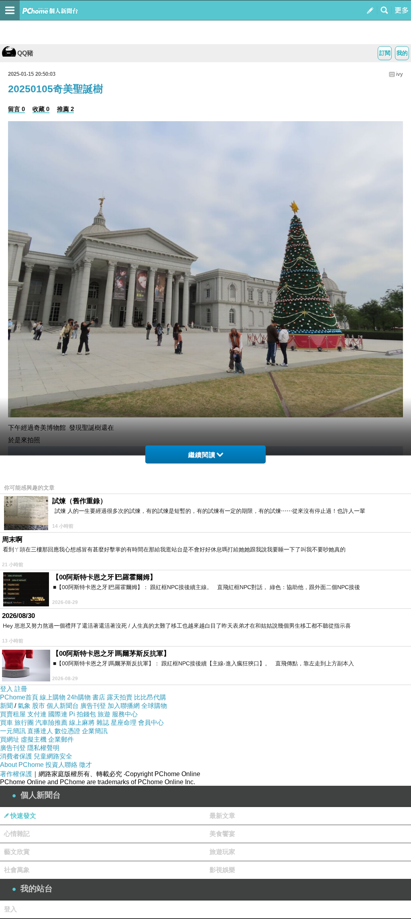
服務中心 (125, 714)
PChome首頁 (19, 697)
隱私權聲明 (43, 747)
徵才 (85, 764)
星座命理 (123, 722)
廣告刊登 (93, 705)
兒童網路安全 (53, 756)
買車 (6, 722)
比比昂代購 (150, 697)
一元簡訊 (13, 731)
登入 (6, 688)
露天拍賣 (119, 697)
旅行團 (24, 722)
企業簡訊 (95, 731)
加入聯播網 (124, 705)
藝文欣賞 (17, 851)
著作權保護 (16, 774)
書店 (98, 697)
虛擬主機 (34, 739)
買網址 (9, 739)
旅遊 (104, 714)
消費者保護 (16, 756)
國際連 (57, 714)
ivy (399, 74)
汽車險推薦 (51, 722)
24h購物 (79, 697)
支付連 (37, 714)
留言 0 (16, 109)
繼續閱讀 (202, 454)
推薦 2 (65, 109)
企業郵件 (61, 739)
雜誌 (102, 722)
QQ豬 (25, 53)
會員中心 (151, 722)
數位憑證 (67, 731)
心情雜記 (17, 833)
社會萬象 (17, 869)
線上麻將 (82, 722)
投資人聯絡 (61, 764)
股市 (38, 705)
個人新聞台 (63, 705)
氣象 (24, 705)
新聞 (6, 705)
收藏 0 (41, 109)
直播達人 (40, 731)
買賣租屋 (13, 714)
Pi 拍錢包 (82, 714)
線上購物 (52, 697)
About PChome (22, 764)
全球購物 (154, 705)
